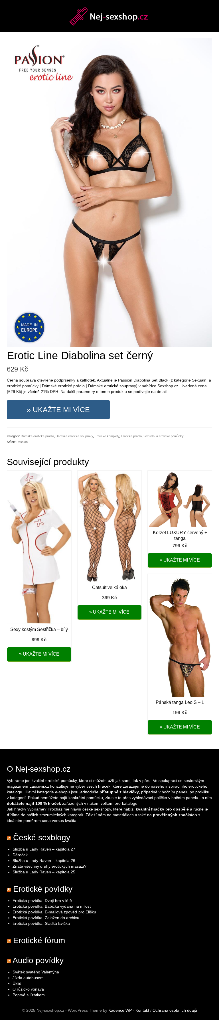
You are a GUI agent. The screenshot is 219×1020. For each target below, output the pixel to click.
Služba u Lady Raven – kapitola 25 (44, 872)
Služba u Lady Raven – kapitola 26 (44, 860)
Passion (22, 442)
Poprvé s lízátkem (29, 995)
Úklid (17, 983)
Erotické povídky (42, 889)
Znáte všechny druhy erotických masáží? (50, 866)
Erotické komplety (107, 436)
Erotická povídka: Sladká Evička (41, 923)
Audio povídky (38, 960)
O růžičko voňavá (28, 989)
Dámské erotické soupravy (74, 436)
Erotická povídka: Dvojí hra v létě (42, 900)
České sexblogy (41, 837)
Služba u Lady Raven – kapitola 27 (44, 849)
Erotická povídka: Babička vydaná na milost (52, 906)
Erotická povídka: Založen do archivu (46, 917)
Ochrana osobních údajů (175, 1010)
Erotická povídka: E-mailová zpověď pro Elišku (54, 912)
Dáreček (20, 855)
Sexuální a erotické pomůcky (163, 436)
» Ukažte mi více (58, 410)
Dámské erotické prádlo (37, 436)
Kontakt (142, 1010)
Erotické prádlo (131, 436)
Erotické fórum (39, 940)
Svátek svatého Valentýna (36, 972)
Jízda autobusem (28, 977)
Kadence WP (120, 1010)
